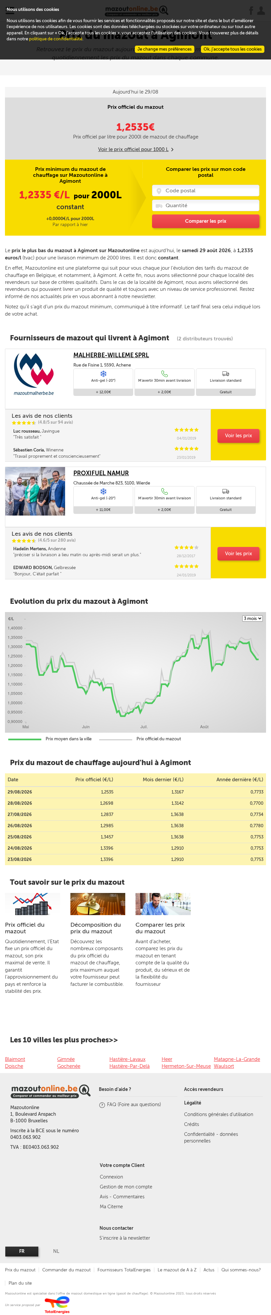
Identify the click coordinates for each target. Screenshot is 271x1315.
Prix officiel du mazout (25, 928)
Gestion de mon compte (126, 1187)
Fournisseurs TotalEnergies (124, 1269)
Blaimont (15, 1059)
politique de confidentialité (55, 38)
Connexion (111, 1177)
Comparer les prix (205, 221)
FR (21, 1251)
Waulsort (224, 1066)
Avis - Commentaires (122, 1197)
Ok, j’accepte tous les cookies (233, 49)
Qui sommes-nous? (241, 1269)
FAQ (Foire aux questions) (134, 1104)
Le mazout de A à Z (177, 1269)
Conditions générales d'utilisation (218, 1114)
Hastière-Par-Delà (129, 1066)
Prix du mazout (20, 1269)
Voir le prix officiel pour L (133, 149)
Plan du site (20, 1283)
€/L (45, 195)
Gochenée (68, 1066)
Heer (167, 1059)
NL (56, 1251)
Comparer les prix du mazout (160, 928)
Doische (14, 1066)
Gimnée (66, 1059)
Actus (209, 1269)
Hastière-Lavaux (127, 1059)
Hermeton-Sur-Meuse (186, 1066)
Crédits (191, 1124)
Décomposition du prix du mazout (95, 928)
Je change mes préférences (164, 49)
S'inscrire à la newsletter (124, 1238)
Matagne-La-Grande (237, 1059)
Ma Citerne (111, 1207)
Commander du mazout (66, 1269)
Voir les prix (238, 436)
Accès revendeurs (203, 1089)
